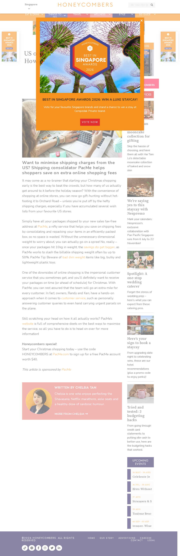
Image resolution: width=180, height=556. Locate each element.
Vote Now (90, 122)
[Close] (141, 21)
